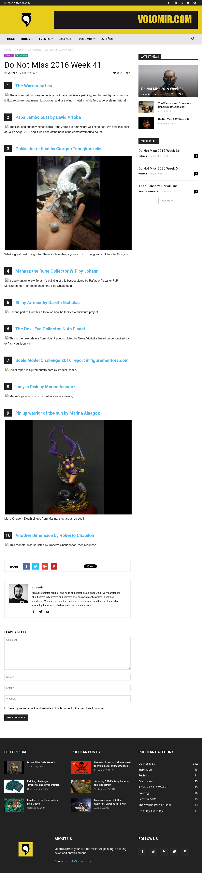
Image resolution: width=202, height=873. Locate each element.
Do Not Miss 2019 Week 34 (162, 89)
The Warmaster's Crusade (155, 805)
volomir (12, 72)
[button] (193, 39)
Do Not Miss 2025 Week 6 (158, 168)
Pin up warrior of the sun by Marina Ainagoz (57, 413)
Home (11, 39)
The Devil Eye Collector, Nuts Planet (50, 328)
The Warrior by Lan (33, 85)
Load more (167, 201)
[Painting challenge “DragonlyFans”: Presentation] (14, 786)
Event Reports (147, 799)
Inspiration (145, 769)
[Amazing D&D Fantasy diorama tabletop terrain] (81, 786)
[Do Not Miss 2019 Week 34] (168, 81)
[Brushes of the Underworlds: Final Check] (14, 805)
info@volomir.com (81, 861)
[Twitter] (188, 3)
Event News (146, 781)
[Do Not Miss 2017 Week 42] (146, 123)
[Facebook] (169, 3)
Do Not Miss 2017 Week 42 (173, 119)
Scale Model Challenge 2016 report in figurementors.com (72, 360)
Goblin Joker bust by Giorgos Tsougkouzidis (58, 148)
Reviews (143, 775)
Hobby (25, 39)
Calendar (66, 39)
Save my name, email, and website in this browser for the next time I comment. (57, 708)
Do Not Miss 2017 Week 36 (159, 151)
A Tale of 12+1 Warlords (154, 787)
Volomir (85, 39)
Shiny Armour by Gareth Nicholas (47, 302)
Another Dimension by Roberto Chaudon (54, 535)
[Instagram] (175, 3)
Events (44, 39)
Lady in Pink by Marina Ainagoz (45, 386)
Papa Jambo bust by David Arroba (48, 117)
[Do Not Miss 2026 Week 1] (14, 767)
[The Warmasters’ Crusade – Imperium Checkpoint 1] (146, 107)
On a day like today (150, 811)
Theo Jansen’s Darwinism (157, 186)
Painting (143, 793)
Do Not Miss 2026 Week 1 (41, 762)
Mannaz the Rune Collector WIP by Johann (56, 271)
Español (107, 39)
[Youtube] (195, 3)
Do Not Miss (21, 55)
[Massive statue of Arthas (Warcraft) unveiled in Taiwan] (81, 805)
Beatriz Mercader (148, 191)
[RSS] (182, 3)
